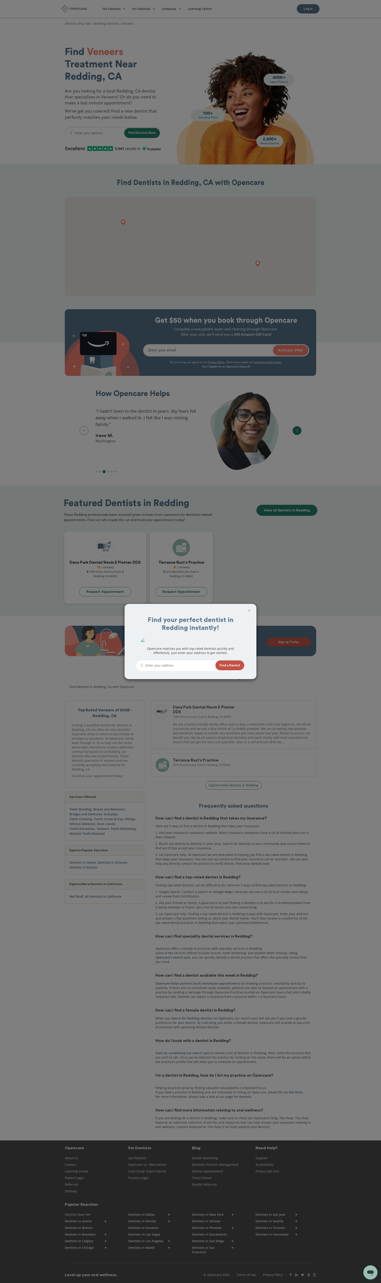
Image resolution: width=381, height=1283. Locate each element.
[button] (229, 665)
